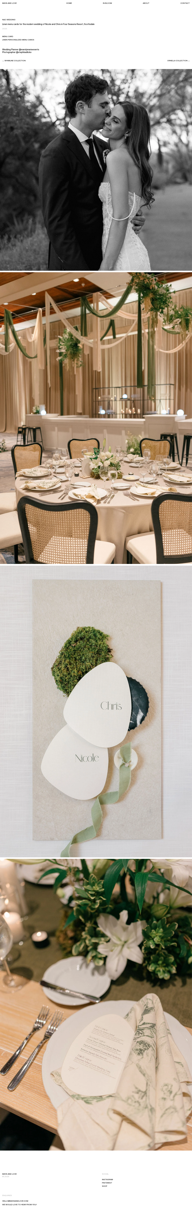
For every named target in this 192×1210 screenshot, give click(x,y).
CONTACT (185, 3)
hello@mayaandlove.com (15, 1201)
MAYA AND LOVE (9, 3)
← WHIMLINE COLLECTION (14, 60)
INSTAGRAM (107, 1179)
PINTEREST (107, 1183)
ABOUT (146, 3)
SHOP (104, 1186)
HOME (69, 3)
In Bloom (107, 3)
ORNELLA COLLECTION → (178, 60)
